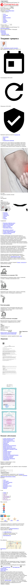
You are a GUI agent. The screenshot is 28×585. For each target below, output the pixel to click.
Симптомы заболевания (8, 224)
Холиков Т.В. (17, 134)
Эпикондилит (6, 459)
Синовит (5, 450)
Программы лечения (7, 227)
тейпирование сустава (16, 256)
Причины (5, 212)
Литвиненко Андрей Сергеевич (11, 48)
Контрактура (6, 444)
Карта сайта (3, 570)
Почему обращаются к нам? (9, 231)
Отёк (4, 139)
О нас (4, 14)
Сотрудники (6, 481)
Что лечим (5, 15)
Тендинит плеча (6, 453)
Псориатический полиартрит (9, 445)
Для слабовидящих (10, 10)
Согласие (21, 474)
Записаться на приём (5, 203)
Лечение (5, 216)
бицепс (18, 262)
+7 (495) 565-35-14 (7, 531)
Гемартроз (5, 443)
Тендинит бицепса (7, 451)
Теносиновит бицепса (8, 457)
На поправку (6, 499)
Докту (4, 498)
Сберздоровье (6, 496)
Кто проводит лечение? (8, 230)
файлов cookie (8, 580)
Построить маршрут (5, 28)
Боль (4, 138)
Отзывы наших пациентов (9, 232)
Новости (5, 488)
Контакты (5, 21)
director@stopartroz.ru (14, 528)
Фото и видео (6, 483)
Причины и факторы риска (9, 223)
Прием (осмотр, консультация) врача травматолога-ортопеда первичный (9, 333)
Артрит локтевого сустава (9, 438)
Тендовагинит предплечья (9, 458)
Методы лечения (7, 17)
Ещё (1, 280)
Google (4, 493)
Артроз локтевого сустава (9, 440)
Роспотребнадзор (6, 567)
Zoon (4, 495)
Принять (2, 583)
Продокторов (6, 497)
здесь (21, 336)
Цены (4, 18)
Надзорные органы (7, 485)
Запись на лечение (7, 233)
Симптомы (5, 213)
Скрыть (2, 282)
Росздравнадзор (16, 567)
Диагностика (6, 215)
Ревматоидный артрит (8, 439)
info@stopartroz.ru (7, 535)
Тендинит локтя (6, 452)
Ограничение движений (8, 140)
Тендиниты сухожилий (8, 456)
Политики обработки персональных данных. (14, 476)
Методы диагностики (8, 225)
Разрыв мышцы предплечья (9, 448)
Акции (4, 22)
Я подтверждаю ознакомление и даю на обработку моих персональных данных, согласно (14, 475)
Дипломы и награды (7, 482)
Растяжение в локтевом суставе (10, 449)
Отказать (7, 583)
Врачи (4, 16)
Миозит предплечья (7, 446)
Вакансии (5, 487)
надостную (23, 262)
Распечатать (3, 548)
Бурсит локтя (6, 442)
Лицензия (5, 484)
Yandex (4, 492)
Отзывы (5, 20)
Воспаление (5, 137)
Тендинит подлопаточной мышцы (10, 455)
